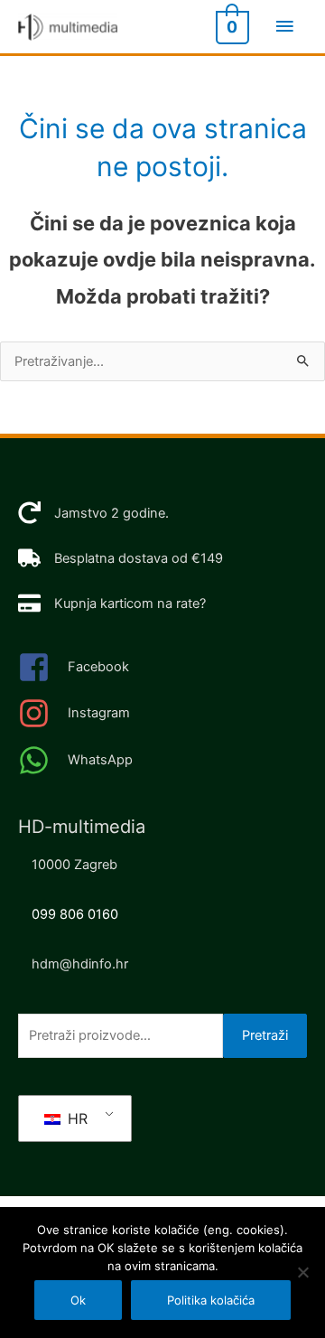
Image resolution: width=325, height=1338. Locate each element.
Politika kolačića (211, 1300)
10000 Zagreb (74, 864)
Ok (78, 1300)
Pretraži (265, 1035)
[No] (302, 1272)
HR (75, 1118)
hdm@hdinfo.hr (80, 964)
